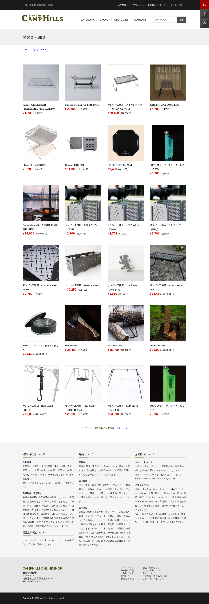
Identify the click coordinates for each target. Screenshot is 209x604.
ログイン (162, 5)
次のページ (122, 428)
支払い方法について (152, 570)
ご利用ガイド (124, 5)
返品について (149, 573)
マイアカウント (204, 23)
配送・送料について (152, 567)
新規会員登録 (127, 578)
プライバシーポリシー (153, 578)
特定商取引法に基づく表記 (155, 576)
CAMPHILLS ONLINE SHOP (38, 4)
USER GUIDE (121, 19)
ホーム (26, 49)
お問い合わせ (139, 5)
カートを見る (204, 4)
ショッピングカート (177, 5)
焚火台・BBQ (39, 49)
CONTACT (140, 19)
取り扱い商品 (127, 570)
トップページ (127, 567)
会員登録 (151, 5)
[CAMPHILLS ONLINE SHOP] (42, 18)
